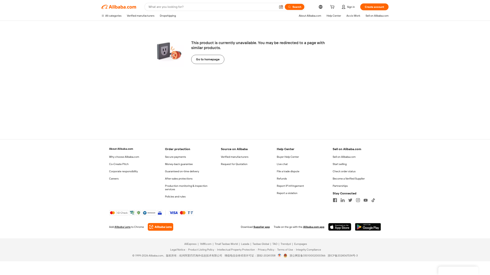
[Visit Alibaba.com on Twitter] (350, 200)
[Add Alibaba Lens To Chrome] (160, 227)
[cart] (333, 7)
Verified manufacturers (234, 156)
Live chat (282, 164)
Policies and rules (175, 196)
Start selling (340, 164)
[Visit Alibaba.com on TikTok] (373, 200)
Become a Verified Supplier (349, 178)
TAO (274, 243)
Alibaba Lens (122, 226)
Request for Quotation (234, 164)
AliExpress (190, 243)
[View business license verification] (279, 255)
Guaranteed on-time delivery (182, 171)
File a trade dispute (288, 171)
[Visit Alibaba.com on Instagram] (358, 200)
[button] (281, 7)
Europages (300, 243)
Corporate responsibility (123, 171)
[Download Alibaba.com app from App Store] (339, 227)
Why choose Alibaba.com (124, 156)
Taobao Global (260, 243)
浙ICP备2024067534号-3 (343, 255)
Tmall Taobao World (226, 243)
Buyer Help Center (288, 156)
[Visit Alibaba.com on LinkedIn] (342, 200)
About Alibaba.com (121, 148)
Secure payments (175, 156)
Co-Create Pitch (119, 164)
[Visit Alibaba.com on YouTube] (365, 200)
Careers (114, 178)
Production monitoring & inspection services (186, 187)
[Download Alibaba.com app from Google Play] (368, 227)
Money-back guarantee (179, 164)
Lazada (245, 243)
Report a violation (287, 193)
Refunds (282, 178)
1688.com (206, 243)
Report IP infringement (290, 185)
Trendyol (286, 243)
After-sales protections (179, 178)
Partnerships (340, 185)
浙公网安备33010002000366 (307, 255)
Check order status (344, 171)
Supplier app (261, 226)
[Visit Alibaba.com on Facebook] (335, 200)
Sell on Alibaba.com (344, 156)
